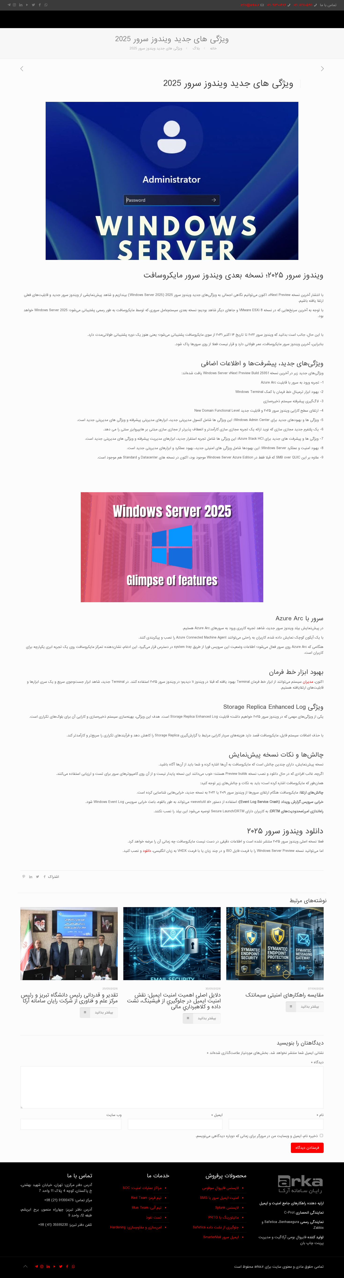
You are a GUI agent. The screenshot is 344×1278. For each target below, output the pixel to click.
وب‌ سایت (113, 1115)
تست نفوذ (153, 1217)
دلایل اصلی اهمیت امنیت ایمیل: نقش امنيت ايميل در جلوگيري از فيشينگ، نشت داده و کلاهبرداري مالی (174, 1001)
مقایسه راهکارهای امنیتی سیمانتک (284, 995)
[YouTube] (27, 5)
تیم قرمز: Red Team (146, 1198)
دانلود (147, 851)
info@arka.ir (250, 5)
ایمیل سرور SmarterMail (221, 1237)
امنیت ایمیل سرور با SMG (219, 1198)
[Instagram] (14, 5)
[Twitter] (33, 5)
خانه (213, 48)
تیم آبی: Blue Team (146, 1208)
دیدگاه (317, 1062)
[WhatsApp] (46, 5)
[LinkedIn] (20, 5)
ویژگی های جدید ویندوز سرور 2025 (156, 48)
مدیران (308, 682)
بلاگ (196, 48)
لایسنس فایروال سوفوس (220, 1188)
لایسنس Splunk (227, 1208)
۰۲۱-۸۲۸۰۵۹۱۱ (302, 5)
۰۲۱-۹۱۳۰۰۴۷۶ (276, 5)
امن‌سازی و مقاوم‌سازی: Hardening (135, 1227)
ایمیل (217, 1115)
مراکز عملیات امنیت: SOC (142, 1188)
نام (320, 1115)
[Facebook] (39, 5)
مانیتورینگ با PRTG (224, 1217)
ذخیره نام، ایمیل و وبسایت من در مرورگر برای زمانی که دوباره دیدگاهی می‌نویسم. (257, 1136)
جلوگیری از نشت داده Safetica (216, 1227)
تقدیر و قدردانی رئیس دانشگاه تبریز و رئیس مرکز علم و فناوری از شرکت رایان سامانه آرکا (69, 998)
